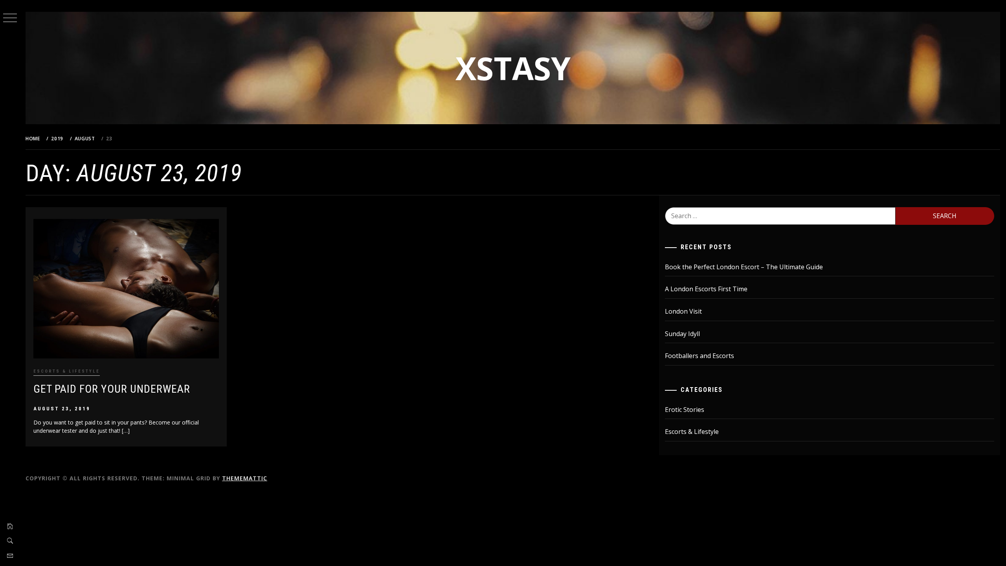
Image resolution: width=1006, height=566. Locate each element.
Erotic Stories (684, 409)
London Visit (683, 311)
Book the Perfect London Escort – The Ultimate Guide (744, 267)
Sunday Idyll (682, 333)
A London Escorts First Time (706, 289)
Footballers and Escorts (699, 355)
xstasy (513, 67)
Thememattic (244, 478)
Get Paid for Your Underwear (111, 388)
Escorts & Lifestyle (66, 371)
